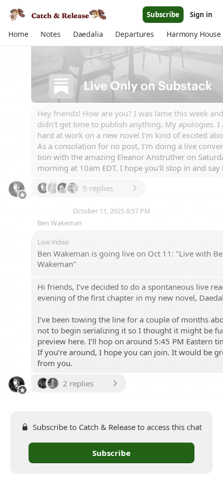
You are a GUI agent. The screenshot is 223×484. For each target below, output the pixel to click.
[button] (18, 34)
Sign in (201, 14)
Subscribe (163, 14)
